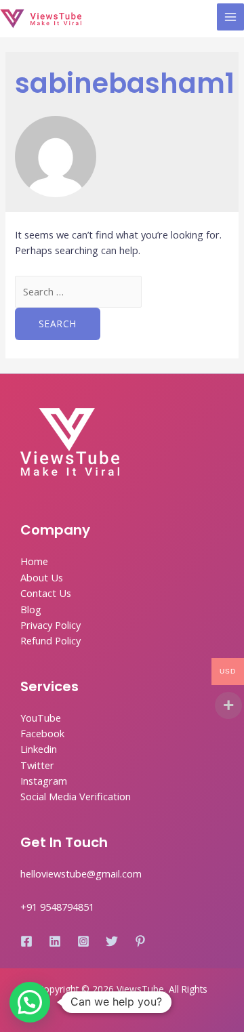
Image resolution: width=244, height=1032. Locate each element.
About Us (41, 577)
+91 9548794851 (57, 906)
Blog (30, 609)
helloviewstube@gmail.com (81, 873)
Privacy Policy (50, 625)
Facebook (42, 733)
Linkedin (38, 749)
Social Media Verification (75, 796)
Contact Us (45, 593)
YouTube (40, 717)
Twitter (37, 765)
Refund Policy (50, 640)
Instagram (43, 780)
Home (34, 561)
